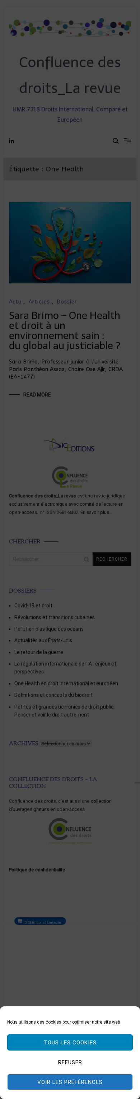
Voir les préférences (70, 1082)
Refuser (70, 1062)
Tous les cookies (70, 1042)
